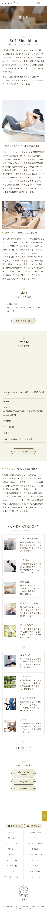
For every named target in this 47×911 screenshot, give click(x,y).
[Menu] (43, 2)
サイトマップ (35, 877)
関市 (17, 748)
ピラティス (27, 748)
